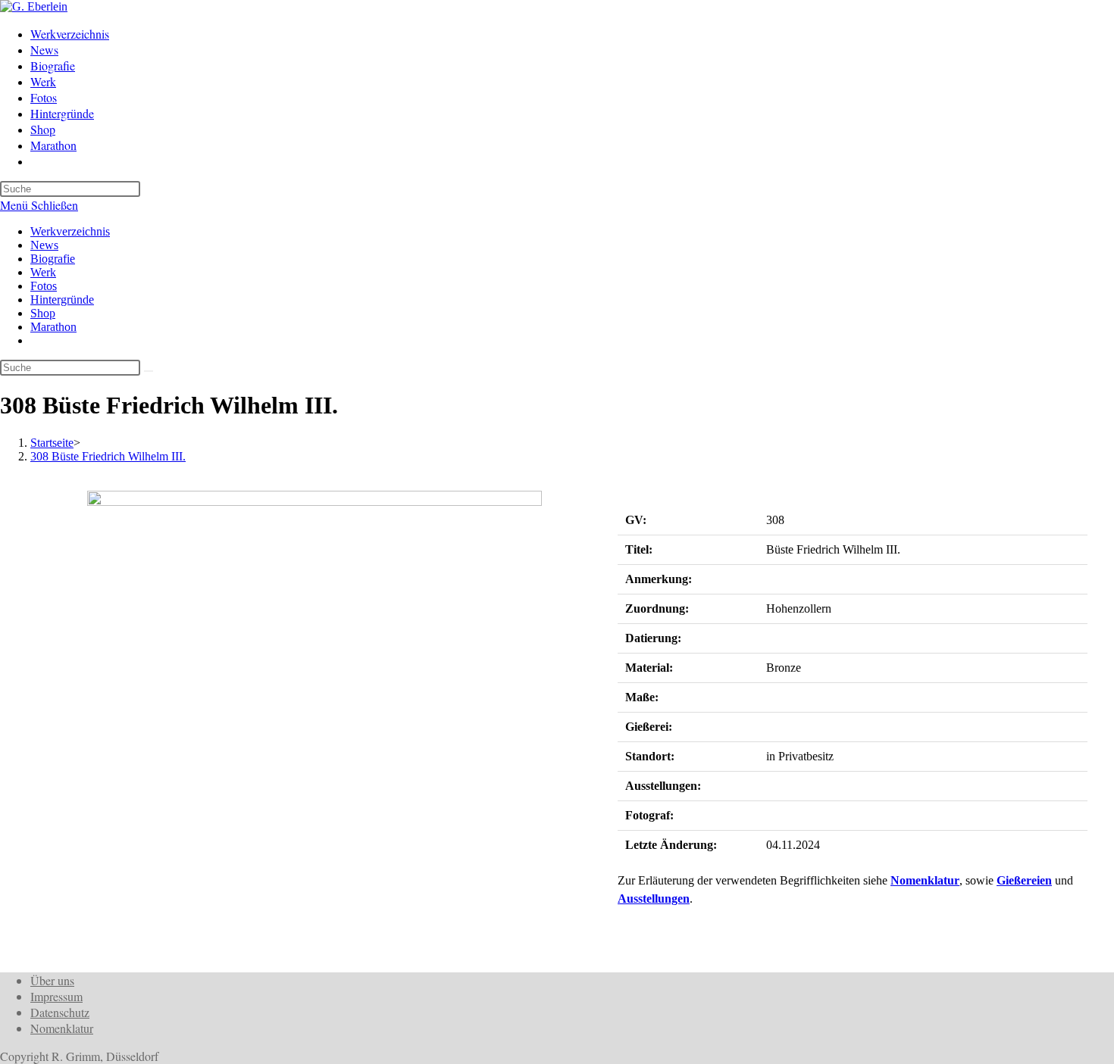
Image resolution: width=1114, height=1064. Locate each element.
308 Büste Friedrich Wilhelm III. (108, 456)
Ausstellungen (654, 898)
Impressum (56, 996)
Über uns (52, 980)
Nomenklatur (924, 880)
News (44, 245)
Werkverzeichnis (70, 231)
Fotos (43, 285)
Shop (42, 313)
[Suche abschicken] (148, 371)
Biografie (52, 258)
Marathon (53, 326)
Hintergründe (62, 299)
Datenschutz (59, 1012)
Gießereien (1024, 880)
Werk (43, 272)
